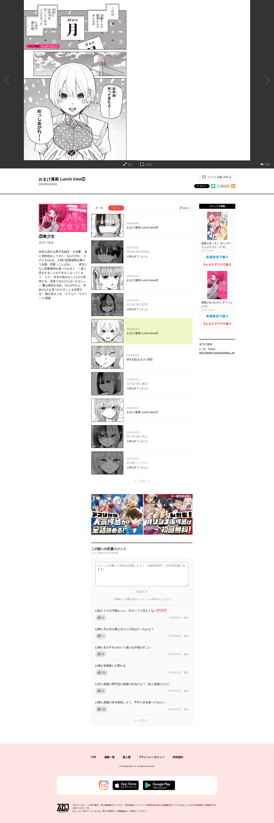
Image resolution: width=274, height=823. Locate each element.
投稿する (142, 591)
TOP (93, 757)
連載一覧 (109, 757)
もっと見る (140, 481)
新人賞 (127, 757)
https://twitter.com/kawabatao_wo (217, 352)
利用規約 (178, 757)
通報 (186, 617)
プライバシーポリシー (152, 757)
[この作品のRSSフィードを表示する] (233, 186)
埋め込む (225, 186)
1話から (186, 208)
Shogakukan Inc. (129, 766)
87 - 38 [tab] (99, 208)
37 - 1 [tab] (116, 208)
